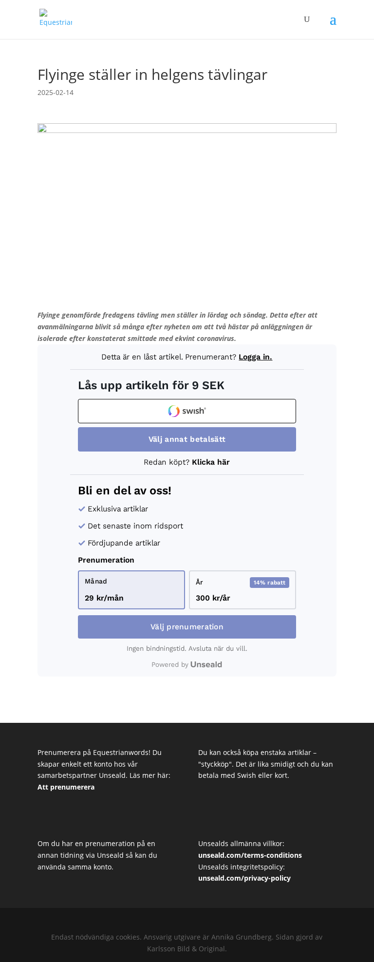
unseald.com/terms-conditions (250, 855)
